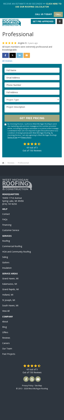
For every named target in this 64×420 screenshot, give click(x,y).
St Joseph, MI (8, 300)
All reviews (7, 60)
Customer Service (10, 230)
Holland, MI (7, 294)
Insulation (7, 267)
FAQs (4, 219)
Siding (5, 257)
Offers (5, 332)
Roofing (6, 240)
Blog (4, 327)
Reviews (6, 337)
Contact (6, 214)
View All (6, 310)
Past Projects (8, 353)
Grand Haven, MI (10, 278)
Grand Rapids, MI (10, 289)
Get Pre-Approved (43, 21)
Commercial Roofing (12, 246)
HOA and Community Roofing (16, 251)
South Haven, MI (10, 305)
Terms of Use (12, 137)
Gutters (5, 262)
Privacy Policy (26, 137)
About (5, 321)
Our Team (7, 348)
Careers (6, 343)
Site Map (38, 385)
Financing (6, 224)
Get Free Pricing (32, 118)
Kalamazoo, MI (9, 283)
